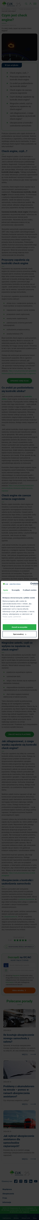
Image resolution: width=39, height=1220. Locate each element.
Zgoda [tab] (5, 590)
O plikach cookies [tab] (30, 590)
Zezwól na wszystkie (19, 627)
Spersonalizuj (18, 634)
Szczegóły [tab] (16, 590)
